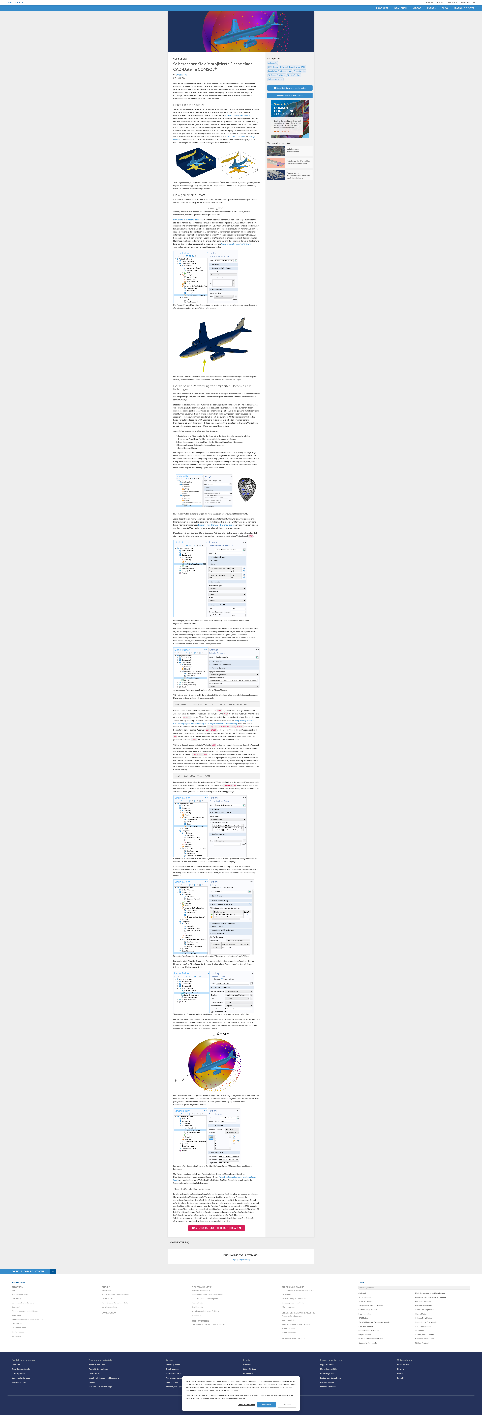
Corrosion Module (365, 1326)
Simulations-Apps (19, 1328)
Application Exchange (175, 1378)
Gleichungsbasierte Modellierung (25, 1311)
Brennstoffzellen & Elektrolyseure (115, 1294)
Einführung (16, 1299)
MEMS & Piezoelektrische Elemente (296, 1324)
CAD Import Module (236, 136)
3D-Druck (362, 1293)
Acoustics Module (365, 1301)
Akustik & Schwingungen (292, 1316)
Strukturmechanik (289, 1332)
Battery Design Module (367, 1310)
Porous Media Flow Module (426, 1322)
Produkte (382, 8)
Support (429, 2)
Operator (237, 115)
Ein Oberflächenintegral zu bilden (188, 219)
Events (431, 8)
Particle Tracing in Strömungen (294, 1299)
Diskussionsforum (174, 1373)
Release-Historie (19, 1382)
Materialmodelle (288, 1320)
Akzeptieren (266, 1404)
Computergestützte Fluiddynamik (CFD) (298, 1290)
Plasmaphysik (197, 1303)
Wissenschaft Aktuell (294, 1338)
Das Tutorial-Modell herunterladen (216, 1228)
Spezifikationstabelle (21, 1369)
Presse (400, 1373)
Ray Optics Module (423, 1326)
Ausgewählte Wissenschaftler (370, 1305)
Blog (445, 8)
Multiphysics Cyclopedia (176, 1386)
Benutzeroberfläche (20, 1294)
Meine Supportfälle (328, 1369)
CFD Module (363, 1318)
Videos (417, 8)
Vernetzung (16, 1336)
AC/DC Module (364, 1297)
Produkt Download (328, 1386)
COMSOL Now (109, 1312)
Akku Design (107, 1290)
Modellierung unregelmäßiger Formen (430, 1293)
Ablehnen (287, 1404)
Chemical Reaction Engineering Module (374, 1322)
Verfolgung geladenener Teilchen (205, 1311)
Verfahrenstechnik (109, 1307)
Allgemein (272, 63)
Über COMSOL (403, 1364)
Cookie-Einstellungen (246, 1404)
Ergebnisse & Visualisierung (280, 71)
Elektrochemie (107, 1299)
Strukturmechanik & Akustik (298, 1312)
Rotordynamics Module (424, 1334)
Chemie (106, 1287)
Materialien (16, 1315)
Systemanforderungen (21, 1378)
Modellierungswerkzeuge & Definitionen (28, 1319)
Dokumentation (327, 1382)
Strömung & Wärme (276, 75)
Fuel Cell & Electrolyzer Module (370, 1339)
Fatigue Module (364, 1334)
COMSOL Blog (180, 59)
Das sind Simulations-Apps (100, 1386)
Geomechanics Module (367, 1343)
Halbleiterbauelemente (201, 1290)
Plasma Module (421, 1314)
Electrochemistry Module (368, 1330)
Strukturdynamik (288, 1328)
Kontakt (441, 2)
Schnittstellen (300, 71)
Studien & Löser (293, 75)
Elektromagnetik (202, 1287)
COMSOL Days (249, 1369)
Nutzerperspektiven (423, 1301)
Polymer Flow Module (423, 1318)
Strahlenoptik (197, 1307)
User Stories (94, 1373)
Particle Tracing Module (424, 1310)
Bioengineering (364, 1314)
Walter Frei (182, 74)
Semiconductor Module (424, 1339)
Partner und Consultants (330, 1378)
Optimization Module (423, 1305)
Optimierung (17, 1323)
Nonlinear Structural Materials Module (430, 1297)
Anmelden (465, 2)
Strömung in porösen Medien (293, 1303)
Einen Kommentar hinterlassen (290, 95)
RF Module (419, 1330)
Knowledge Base (327, 1373)
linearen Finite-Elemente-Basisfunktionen (216, 525)
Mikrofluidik (286, 1294)
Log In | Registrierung (241, 1259)
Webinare (247, 1364)
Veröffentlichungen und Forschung (104, 1378)
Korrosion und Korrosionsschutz (115, 1303)
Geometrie (16, 1307)
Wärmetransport (275, 79)
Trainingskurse (172, 1369)
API (13, 1290)
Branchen (400, 8)
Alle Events (248, 1373)
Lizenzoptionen (18, 1373)
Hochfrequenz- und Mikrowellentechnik (207, 1294)
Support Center (327, 1364)
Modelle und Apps (97, 1364)
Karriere (401, 1369)
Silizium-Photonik (422, 1343)
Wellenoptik (197, 1315)
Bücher (92, 1382)
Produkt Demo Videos (98, 1369)
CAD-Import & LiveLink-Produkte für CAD (286, 67)
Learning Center (464, 8)
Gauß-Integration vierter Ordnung (236, 244)
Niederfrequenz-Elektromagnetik (205, 1299)
